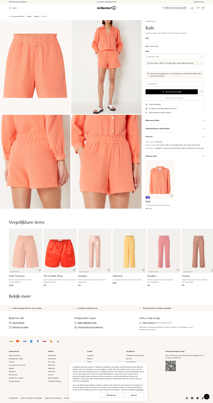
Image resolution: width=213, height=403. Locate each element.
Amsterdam (52, 355)
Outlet (89, 362)
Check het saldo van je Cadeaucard (90, 327)
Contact (11, 362)
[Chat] (206, 396)
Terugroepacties (14, 381)
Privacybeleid (13, 398)
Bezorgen (12, 371)
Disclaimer (67, 398)
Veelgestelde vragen (16, 359)
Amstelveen (52, 359)
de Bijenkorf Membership (135, 355)
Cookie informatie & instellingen (31, 398)
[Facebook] (192, 398)
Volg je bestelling (18, 323)
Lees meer (140, 390)
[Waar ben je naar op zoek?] (164, 8)
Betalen (11, 368)
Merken (89, 359)
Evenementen (131, 362)
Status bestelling (14, 355)
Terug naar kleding (18, 16)
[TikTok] (202, 398)
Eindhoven (51, 365)
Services (129, 359)
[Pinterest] (197, 398)
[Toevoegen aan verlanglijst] (201, 91)
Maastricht (51, 368)
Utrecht (50, 375)
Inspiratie (90, 355)
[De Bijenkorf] (106, 8)
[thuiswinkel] (57, 342)
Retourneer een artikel (20, 327)
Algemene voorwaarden (53, 398)
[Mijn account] (192, 8)
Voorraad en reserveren (17, 365)
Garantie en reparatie (16, 378)
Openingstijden (53, 378)
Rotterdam (51, 371)
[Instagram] (186, 398)
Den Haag (51, 362)
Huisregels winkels (54, 381)
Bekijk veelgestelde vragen (87, 323)
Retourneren (13, 375)
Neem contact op (149, 323)
